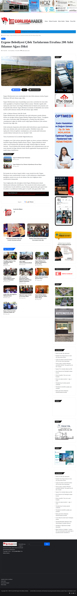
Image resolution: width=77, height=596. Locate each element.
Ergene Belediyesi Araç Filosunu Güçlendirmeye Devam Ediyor (27, 164)
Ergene (8, 35)
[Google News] (29, 202)
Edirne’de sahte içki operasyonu (62, 353)
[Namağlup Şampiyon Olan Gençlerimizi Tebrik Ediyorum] (10, 256)
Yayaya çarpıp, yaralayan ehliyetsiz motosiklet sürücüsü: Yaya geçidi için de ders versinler (64, 365)
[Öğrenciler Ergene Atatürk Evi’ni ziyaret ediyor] (26, 289)
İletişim (67, 21)
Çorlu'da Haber (18, 209)
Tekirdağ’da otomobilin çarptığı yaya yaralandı (31, 31)
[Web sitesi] (14, 212)
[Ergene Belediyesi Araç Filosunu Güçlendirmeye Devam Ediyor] (7, 166)
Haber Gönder (61, 21)
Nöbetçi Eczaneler (53, 21)
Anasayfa (4, 35)
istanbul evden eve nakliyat (6, 579)
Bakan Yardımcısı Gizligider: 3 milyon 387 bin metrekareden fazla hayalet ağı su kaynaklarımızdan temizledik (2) (64, 531)
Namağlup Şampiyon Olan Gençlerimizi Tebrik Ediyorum (9, 262)
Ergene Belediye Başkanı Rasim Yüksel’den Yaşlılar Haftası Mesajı (41, 296)
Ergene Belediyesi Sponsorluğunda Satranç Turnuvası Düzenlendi (9, 278)
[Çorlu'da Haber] (21, 21)
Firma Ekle (72, 21)
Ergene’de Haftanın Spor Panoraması (21, 157)
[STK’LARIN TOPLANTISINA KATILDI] (26, 256)
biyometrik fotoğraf (5, 582)
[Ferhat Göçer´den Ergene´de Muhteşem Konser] (10, 289)
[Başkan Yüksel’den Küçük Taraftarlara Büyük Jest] (10, 305)
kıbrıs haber (3, 581)
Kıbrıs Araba (3, 584)
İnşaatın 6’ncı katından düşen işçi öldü (64, 369)
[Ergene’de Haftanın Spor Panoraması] (7, 159)
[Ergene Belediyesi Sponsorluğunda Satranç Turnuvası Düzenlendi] (10, 272)
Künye (46, 21)
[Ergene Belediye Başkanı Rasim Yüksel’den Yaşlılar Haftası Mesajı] (42, 289)
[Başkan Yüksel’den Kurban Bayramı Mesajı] (42, 272)
